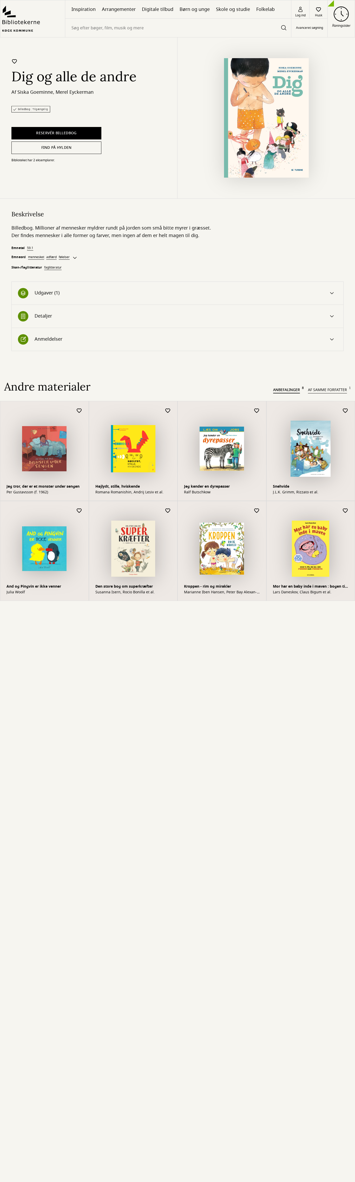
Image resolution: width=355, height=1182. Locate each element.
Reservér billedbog (56, 133)
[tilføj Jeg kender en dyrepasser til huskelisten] (257, 410)
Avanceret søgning (309, 28)
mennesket (36, 257)
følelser (64, 257)
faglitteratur (53, 267)
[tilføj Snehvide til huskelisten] (345, 410)
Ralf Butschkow (197, 492)
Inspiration (83, 9)
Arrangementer (119, 9)
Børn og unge (195, 9)
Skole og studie (233, 9)
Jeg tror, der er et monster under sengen (43, 486)
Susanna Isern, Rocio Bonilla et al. (125, 592)
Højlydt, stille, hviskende (117, 486)
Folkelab (265, 9)
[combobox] (178, 28)
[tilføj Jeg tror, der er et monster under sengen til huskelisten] (79, 410)
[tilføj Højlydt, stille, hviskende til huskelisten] (168, 410)
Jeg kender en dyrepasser (207, 486)
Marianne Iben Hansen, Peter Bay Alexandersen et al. (220, 592)
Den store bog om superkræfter (124, 586)
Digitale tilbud (157, 9)
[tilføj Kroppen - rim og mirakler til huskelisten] (257, 510)
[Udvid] (75, 258)
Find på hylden (56, 147)
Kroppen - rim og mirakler (207, 586)
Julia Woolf (15, 592)
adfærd (51, 257)
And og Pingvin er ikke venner (33, 586)
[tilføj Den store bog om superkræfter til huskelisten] (168, 510)
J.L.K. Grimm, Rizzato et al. (295, 492)
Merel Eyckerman (75, 92)
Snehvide (281, 486)
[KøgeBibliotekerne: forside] (32, 18)
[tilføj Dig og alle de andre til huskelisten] (14, 61)
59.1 (30, 248)
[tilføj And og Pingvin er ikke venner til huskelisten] (79, 510)
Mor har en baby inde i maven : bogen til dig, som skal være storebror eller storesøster (309, 587)
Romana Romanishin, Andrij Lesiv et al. (129, 492)
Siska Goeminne (35, 92)
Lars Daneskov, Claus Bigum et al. (302, 592)
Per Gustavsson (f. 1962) (27, 492)
